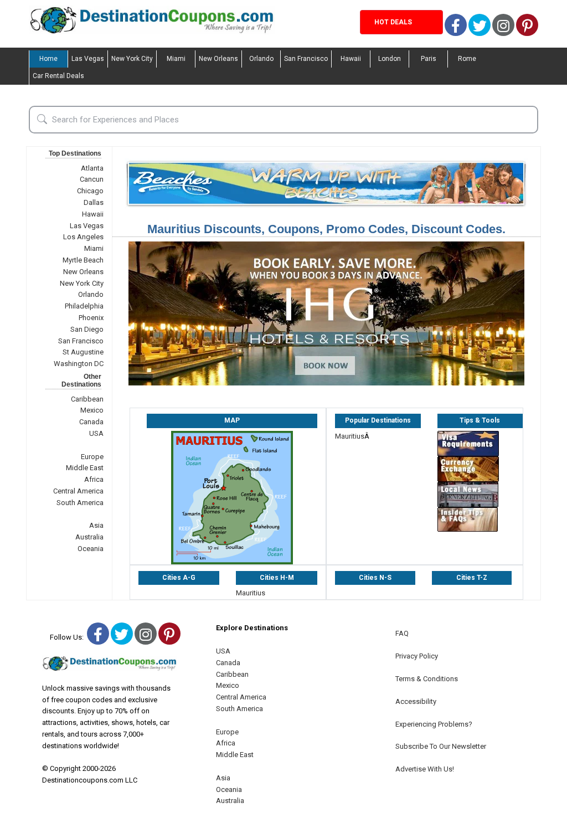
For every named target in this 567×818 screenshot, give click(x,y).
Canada (91, 422)
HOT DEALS (393, 22)
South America (80, 502)
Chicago (90, 191)
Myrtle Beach (83, 260)
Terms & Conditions (426, 679)
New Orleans (218, 59)
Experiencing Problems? (433, 724)
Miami (176, 59)
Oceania (91, 548)
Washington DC (79, 363)
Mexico (92, 410)
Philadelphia (84, 306)
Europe (92, 456)
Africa (94, 479)
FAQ (402, 633)
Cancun (92, 179)
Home (48, 59)
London (389, 59)
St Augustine (83, 352)
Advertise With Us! (424, 769)
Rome (467, 59)
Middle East (85, 468)
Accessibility (415, 701)
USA (96, 433)
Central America (78, 491)
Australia (89, 537)
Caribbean (87, 399)
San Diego (87, 329)
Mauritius (349, 436)
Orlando (261, 59)
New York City (132, 59)
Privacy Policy (416, 656)
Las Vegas (87, 59)
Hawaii (351, 59)
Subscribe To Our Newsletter (440, 746)
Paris (428, 59)
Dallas (94, 202)
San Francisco (306, 59)
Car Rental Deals (58, 76)
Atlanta (92, 168)
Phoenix (91, 317)
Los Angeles (83, 237)
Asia (96, 525)
